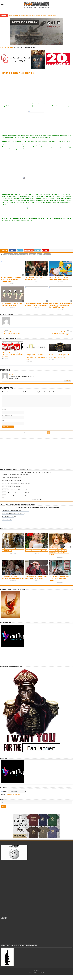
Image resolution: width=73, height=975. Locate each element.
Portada (3, 47)
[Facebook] (36, 971)
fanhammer (6, 76)
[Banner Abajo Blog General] (36, 825)
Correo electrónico (7, 415)
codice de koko (23, 254)
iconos (40, 254)
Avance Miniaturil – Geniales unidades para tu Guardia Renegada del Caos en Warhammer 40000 (36, 357)
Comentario (5, 394)
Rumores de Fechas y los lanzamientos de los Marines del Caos (60, 332)
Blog (15, 254)
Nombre (4, 409)
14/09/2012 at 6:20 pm (66, 374)
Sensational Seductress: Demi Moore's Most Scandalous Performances (11, 279)
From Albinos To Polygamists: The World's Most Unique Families (59, 578)
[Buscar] (48, 432)
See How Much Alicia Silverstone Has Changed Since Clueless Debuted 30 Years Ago (60, 305)
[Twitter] (38, 971)
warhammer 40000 (35, 76)
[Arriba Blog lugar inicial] (36, 31)
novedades (47, 254)
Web (3, 420)
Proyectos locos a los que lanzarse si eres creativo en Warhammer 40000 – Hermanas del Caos (31, 15)
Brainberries (12, 283)
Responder (67, 380)
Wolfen (11, 374)
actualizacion (10, 47)
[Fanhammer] (36, 5)
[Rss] (35, 971)
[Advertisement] (36, 90)
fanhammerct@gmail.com (13, 794)
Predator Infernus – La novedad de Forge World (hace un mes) (12, 332)
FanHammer (33, 254)
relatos (28, 76)
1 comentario (45, 76)
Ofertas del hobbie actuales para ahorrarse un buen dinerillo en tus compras (12, 354)
